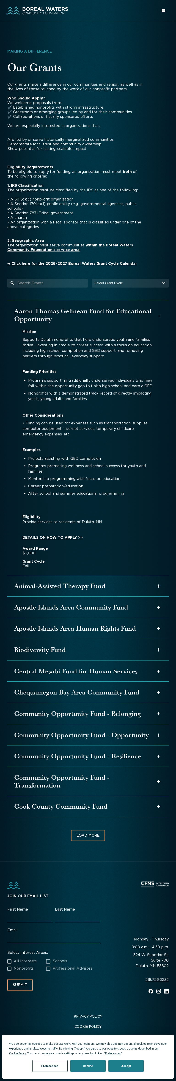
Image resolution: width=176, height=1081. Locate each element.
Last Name (65, 909)
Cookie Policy (88, 1026)
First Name (17, 909)
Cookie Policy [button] (17, 1053)
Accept (126, 1066)
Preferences (49, 1066)
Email (12, 930)
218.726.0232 (157, 980)
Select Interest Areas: (27, 952)
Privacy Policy (88, 1016)
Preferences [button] (113, 1053)
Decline (88, 1066)
